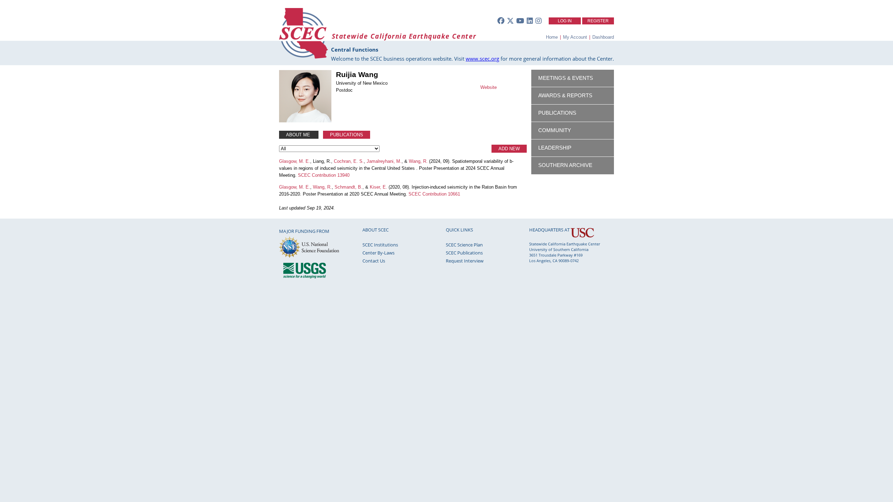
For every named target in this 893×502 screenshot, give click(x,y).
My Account (575, 37)
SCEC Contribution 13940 (324, 175)
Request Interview (464, 261)
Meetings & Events (565, 78)
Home (552, 37)
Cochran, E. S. (349, 161)
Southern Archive (565, 165)
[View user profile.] (305, 120)
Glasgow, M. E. (294, 161)
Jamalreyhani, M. (384, 161)
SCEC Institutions (380, 245)
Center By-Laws (378, 253)
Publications (346, 134)
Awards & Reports (565, 95)
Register (598, 20)
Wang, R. (418, 161)
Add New (509, 148)
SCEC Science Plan (464, 245)
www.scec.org (482, 58)
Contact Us (373, 261)
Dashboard (603, 37)
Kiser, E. (378, 187)
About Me (299, 134)
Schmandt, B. (348, 187)
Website (488, 87)
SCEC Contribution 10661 (434, 194)
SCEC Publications (464, 253)
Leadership (554, 148)
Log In (565, 20)
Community (554, 130)
